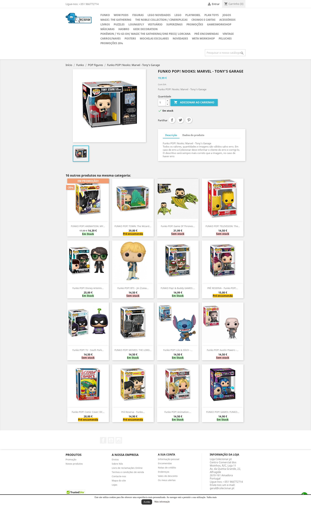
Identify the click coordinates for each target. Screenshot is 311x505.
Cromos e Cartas (203, 20)
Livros (105, 24)
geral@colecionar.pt (222, 488)
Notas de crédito (167, 467)
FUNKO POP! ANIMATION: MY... (88, 226)
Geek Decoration (145, 29)
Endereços (163, 471)
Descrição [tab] (171, 135)
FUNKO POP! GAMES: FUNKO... (222, 411)
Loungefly (136, 24)
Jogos (227, 15)
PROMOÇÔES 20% (111, 43)
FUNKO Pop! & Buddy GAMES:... (178, 288)
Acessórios (227, 20)
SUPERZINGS (174, 24)
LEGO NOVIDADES (159, 15)
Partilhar (172, 120)
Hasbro (123, 29)
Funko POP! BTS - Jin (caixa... (133, 288)
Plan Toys (211, 15)
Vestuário (155, 24)
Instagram (118, 440)
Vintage (228, 34)
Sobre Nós (117, 463)
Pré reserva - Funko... (133, 411)
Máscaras (107, 29)
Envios (115, 459)
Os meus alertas (167, 480)
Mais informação (162, 501)
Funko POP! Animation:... (177, 411)
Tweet (180, 120)
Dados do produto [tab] (193, 135)
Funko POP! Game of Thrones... (178, 226)
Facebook (103, 440)
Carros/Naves (110, 38)
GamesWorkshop (219, 24)
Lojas (114, 484)
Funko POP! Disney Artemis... (88, 288)
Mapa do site (119, 480)
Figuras (138, 15)
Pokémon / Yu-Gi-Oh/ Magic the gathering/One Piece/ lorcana (145, 34)
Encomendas (165, 463)
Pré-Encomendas (206, 34)
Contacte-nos (119, 476)
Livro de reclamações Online (127, 467)
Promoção (71, 459)
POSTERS (130, 38)
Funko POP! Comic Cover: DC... (88, 411)
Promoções (194, 24)
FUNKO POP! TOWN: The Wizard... (133, 226)
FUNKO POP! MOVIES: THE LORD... (133, 350)
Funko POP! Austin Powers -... (223, 350)
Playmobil (193, 15)
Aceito (146, 501)
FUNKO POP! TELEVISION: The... (223, 226)
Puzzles (119, 24)
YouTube (111, 440)
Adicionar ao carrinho (194, 102)
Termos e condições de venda (128, 472)
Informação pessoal (168, 459)
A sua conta (166, 454)
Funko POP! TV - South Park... (88, 350)
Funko (105, 15)
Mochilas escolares (154, 38)
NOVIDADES (180, 38)
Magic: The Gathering (115, 20)
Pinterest (189, 120)
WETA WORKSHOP (203, 38)
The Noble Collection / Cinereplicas (161, 20)
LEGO (177, 15)
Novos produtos (74, 463)
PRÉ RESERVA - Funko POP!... (222, 288)
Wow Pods (121, 15)
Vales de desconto (168, 476)
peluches (225, 38)
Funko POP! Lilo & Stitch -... (177, 350)
